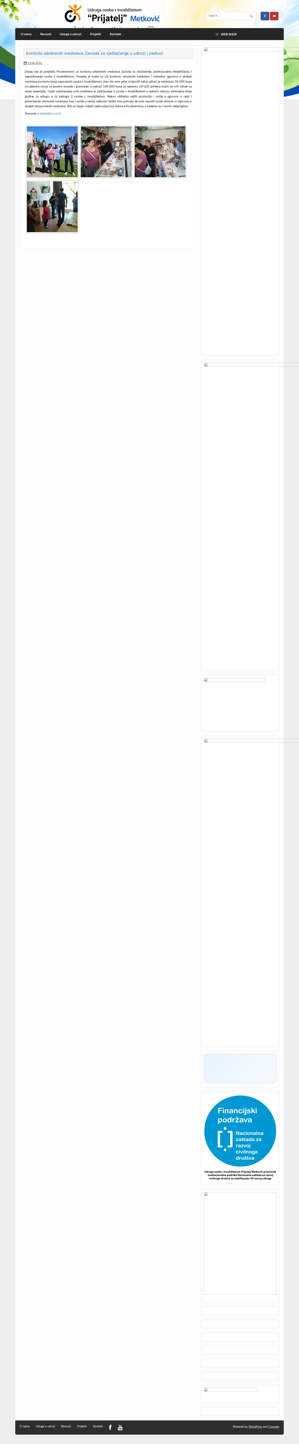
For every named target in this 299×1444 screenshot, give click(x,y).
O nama (26, 34)
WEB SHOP (229, 34)
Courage (273, 1426)
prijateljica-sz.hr (50, 113)
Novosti (45, 34)
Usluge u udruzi (70, 34)
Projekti (95, 34)
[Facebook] (110, 1427)
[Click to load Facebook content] (240, 1068)
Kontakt (115, 34)
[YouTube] (120, 1427)
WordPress (255, 1426)
